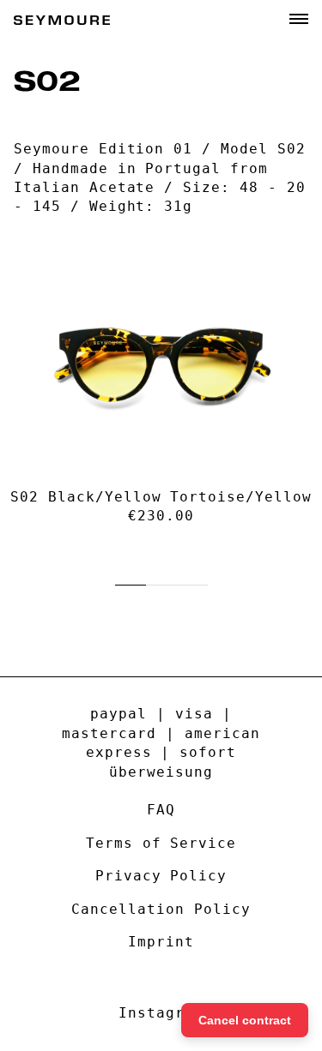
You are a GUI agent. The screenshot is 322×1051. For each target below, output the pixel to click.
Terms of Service (161, 843)
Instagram (161, 1013)
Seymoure (62, 20)
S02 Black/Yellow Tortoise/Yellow (161, 497)
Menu (299, 19)
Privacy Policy (161, 876)
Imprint (161, 942)
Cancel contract (244, 1020)
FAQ (161, 810)
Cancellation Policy (160, 909)
